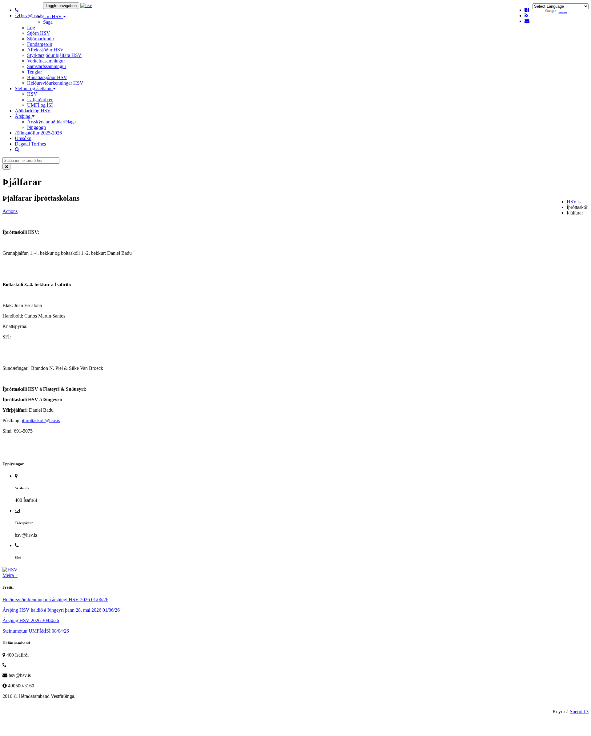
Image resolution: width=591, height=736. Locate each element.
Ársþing (23, 116)
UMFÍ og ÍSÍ (40, 105)
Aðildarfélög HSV (33, 110)
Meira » (10, 575)
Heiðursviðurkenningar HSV (55, 83)
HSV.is (574, 201)
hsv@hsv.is (31, 15)
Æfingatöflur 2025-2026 (38, 132)
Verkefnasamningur (46, 60)
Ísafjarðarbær (40, 99)
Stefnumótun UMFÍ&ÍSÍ (35, 631)
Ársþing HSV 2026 (30, 620)
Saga (48, 22)
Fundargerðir (39, 44)
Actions (10, 211)
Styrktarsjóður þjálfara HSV (54, 55)
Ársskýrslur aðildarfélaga (51, 121)
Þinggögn (36, 127)
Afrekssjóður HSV (45, 49)
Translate (562, 12)
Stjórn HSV (38, 33)
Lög (31, 27)
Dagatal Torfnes (30, 143)
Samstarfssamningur (46, 66)
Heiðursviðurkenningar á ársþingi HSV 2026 (55, 599)
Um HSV (53, 16)
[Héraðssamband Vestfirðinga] (86, 5)
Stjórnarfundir (40, 38)
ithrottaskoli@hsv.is (41, 420)
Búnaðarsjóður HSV (47, 77)
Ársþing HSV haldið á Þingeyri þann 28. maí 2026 (61, 610)
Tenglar (34, 71)
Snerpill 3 (579, 711)
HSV (32, 94)
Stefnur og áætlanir (34, 88)
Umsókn (23, 138)
